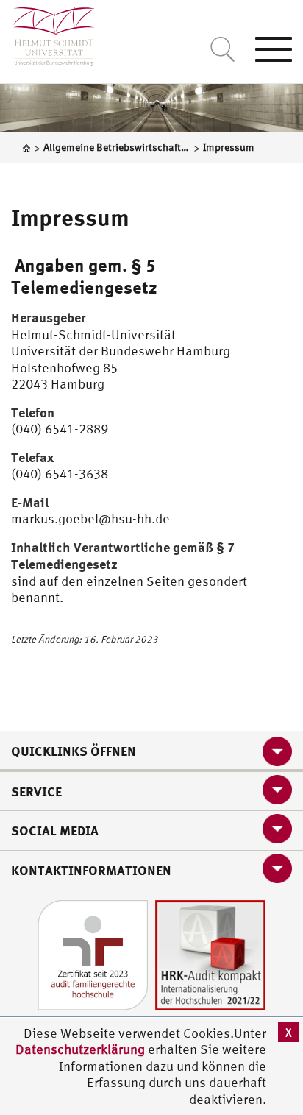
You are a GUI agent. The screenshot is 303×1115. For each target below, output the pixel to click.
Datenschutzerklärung (80, 1049)
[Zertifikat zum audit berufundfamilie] (93, 954)
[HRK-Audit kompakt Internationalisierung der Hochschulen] (210, 954)
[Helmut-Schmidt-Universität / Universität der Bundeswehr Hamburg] (47, 33)
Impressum (70, 217)
